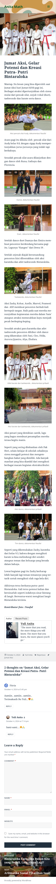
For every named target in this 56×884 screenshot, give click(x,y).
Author (9, 619)
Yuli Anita (27, 623)
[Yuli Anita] (12, 630)
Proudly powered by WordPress (17, 880)
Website (8, 821)
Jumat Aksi (8, 657)
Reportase (41, 655)
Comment (10, 761)
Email (8, 809)
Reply (8, 706)
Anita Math (13, 6)
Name (8, 798)
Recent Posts (21, 619)
